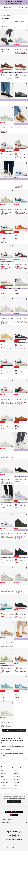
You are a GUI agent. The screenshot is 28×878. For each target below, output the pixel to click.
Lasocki (16, 779)
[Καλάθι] (25, 7)
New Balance (17, 782)
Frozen (16, 785)
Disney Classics (4, 782)
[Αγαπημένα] (22, 7)
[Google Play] (9, 812)
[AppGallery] (14, 815)
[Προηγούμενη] (1, 2)
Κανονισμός (6, 847)
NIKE (2, 770)
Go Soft (16, 773)
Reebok (3, 773)
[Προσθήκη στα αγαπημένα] (12, 30)
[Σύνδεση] (19, 7)
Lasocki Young (17, 776)
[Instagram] (9, 835)
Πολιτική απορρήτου (14, 848)
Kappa (16, 770)
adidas (2, 776)
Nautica (3, 779)
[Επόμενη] (26, 2)
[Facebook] (18, 835)
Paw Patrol (3, 785)
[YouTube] (14, 835)
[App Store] (18, 812)
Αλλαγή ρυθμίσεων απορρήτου (16, 847)
